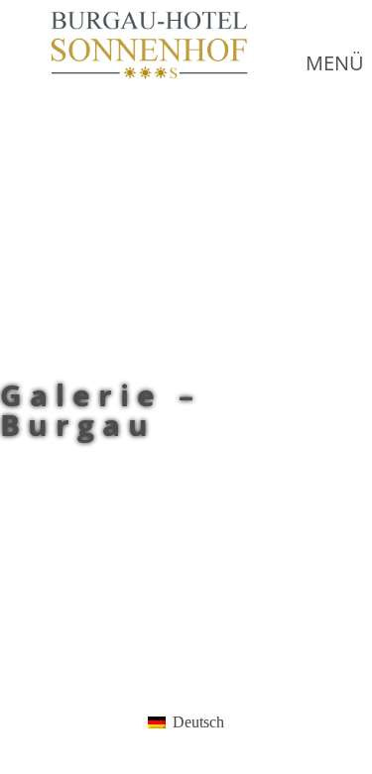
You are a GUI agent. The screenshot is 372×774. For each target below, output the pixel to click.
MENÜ (335, 63)
